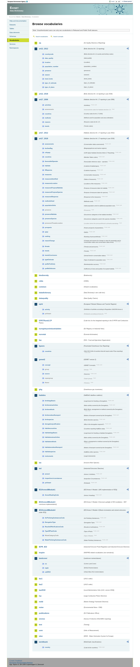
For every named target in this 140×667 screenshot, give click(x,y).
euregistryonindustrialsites (50, 329)
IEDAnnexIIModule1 (47, 490)
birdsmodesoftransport (52, 415)
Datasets (13, 25)
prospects (48, 227)
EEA (18, 1)
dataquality (43, 298)
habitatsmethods (50, 441)
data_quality (49, 58)
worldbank (43, 642)
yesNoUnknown (50, 268)
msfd (41, 602)
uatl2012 (48, 572)
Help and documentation (18, 21)
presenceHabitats (51, 214)
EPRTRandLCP (45, 321)
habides (42, 395)
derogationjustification (52, 424)
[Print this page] (117, 1)
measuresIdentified (51, 179)
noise (41, 607)
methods (48, 118)
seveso (42, 619)
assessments (49, 144)
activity (47, 309)
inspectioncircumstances (53, 478)
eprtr (41, 304)
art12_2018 (43, 94)
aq (40, 43)
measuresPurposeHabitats (54, 188)
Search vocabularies (42, 36)
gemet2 (42, 359)
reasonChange (50, 241)
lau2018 (42, 590)
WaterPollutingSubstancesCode (55, 540)
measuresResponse (51, 196)
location (47, 62)
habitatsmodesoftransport (53, 447)
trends (47, 126)
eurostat (42, 334)
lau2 (40, 584)
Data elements (15, 32)
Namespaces (14, 48)
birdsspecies (49, 419)
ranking (47, 236)
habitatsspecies (50, 451)
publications (44, 613)
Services (12, 44)
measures (48, 174)
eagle (47, 568)
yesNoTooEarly (50, 264)
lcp (40, 596)
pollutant (48, 483)
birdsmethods (49, 409)
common (42, 287)
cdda (41, 281)
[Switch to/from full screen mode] (119, 1)
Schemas (13, 36)
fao (40, 340)
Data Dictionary (26, 16)
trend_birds (49, 79)
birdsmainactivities (51, 405)
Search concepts (58, 36)
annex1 (47, 474)
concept (47, 365)
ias (40, 463)
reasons (47, 122)
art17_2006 (43, 99)
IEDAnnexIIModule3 (47, 502)
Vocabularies (14, 40)
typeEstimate (49, 259)
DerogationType (50, 522)
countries (48, 114)
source (47, 374)
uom (41, 630)
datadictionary (45, 293)
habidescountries (51, 428)
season (47, 75)
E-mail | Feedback (16, 660)
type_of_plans (49, 87)
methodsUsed (49, 201)
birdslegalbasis (50, 401)
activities (48, 105)
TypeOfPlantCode (51, 531)
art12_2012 (43, 49)
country (47, 647)
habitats (47, 166)
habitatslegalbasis (51, 433)
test (40, 625)
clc (46, 564)
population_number (51, 66)
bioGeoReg (48, 148)
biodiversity (44, 275)
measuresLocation (51, 183)
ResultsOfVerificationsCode (54, 527)
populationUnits (50, 205)
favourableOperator (51, 161)
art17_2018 (43, 138)
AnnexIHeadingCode (52, 495)
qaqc (46, 232)
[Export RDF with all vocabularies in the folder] (128, 49)
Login (113, 1)
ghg (40, 389)
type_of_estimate (50, 83)
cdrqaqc (47, 152)
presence (48, 70)
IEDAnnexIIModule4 (47, 510)
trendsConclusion (51, 255)
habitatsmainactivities (52, 437)
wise (41, 636)
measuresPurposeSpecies (54, 192)
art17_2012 (43, 133)
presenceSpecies (50, 218)
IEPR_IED (43, 547)
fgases (42, 346)
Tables (12, 28)
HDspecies (48, 170)
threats (47, 246)
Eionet (18, 16)
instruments (49, 456)
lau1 (40, 579)
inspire (42, 553)
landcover (43, 558)
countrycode (49, 54)
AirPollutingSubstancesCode (55, 518)
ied (40, 468)
